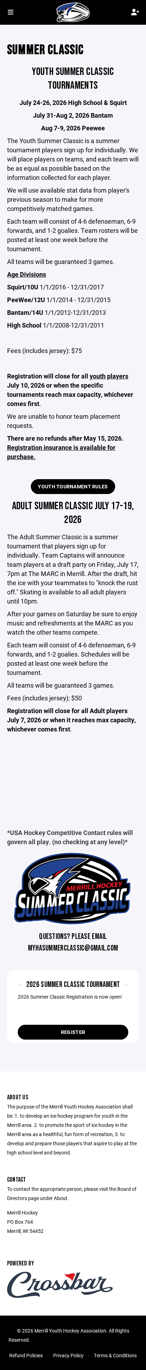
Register (73, 1032)
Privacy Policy (68, 1355)
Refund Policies (26, 1355)
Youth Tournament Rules (73, 486)
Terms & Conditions (115, 1355)
